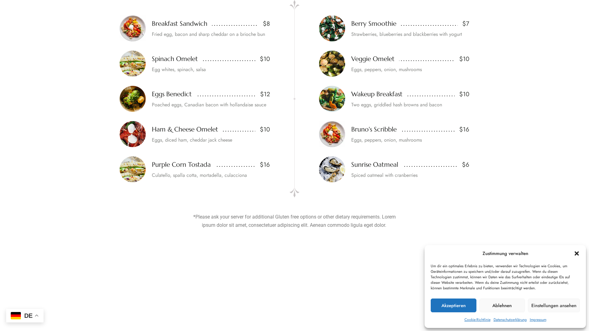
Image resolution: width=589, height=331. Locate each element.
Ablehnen (502, 305)
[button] (577, 253)
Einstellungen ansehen (553, 305)
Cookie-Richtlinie (477, 319)
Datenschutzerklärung (510, 319)
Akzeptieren (453, 305)
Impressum (538, 319)
